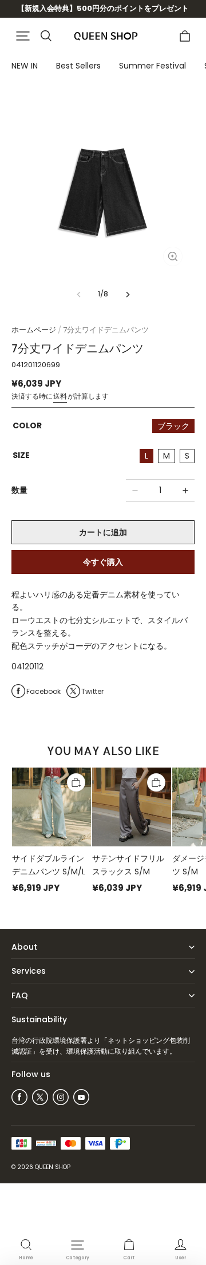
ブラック (173, 426)
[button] (22, 36)
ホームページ (33, 329)
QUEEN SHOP (52, 1167)
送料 (60, 396)
